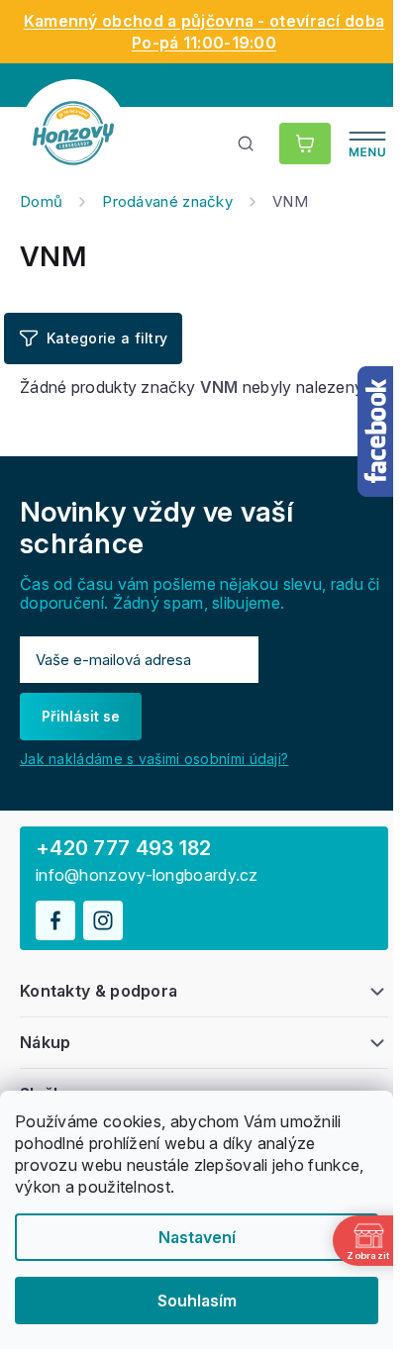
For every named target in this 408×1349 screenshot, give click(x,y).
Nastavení (197, 1237)
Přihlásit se (81, 716)
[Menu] (367, 143)
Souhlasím (197, 1300)
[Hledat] (246, 143)
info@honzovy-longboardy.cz (147, 875)
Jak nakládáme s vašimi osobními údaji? (154, 758)
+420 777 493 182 (124, 848)
